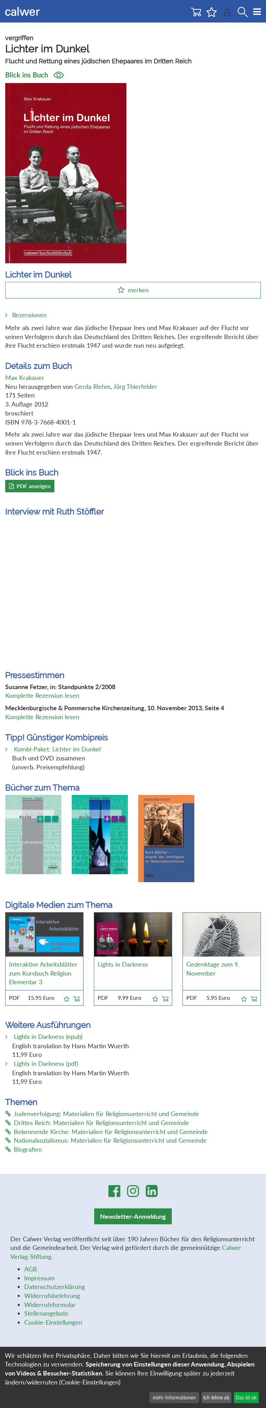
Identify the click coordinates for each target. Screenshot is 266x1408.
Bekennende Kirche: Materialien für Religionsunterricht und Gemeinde (111, 1131)
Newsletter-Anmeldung (133, 1216)
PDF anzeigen (34, 486)
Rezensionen (29, 315)
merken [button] (138, 290)
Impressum (39, 1278)
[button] (66, 997)
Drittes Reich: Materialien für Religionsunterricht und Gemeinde (101, 1122)
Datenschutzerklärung (54, 1286)
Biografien (28, 1149)
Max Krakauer (24, 377)
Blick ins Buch (27, 75)
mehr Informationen (174, 1397)
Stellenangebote (46, 1313)
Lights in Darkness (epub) (47, 1036)
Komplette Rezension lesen (42, 695)
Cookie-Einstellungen (53, 1322)
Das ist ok (246, 1397)
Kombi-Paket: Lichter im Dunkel (56, 749)
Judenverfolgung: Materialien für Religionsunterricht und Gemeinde (106, 1113)
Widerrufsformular (50, 1304)
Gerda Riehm (92, 386)
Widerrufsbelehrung (52, 1295)
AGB (30, 1269)
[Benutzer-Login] (227, 14)
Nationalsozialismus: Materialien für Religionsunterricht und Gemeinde (110, 1140)
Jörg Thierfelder (135, 386)
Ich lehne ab (216, 1397)
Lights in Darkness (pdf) (45, 1063)
